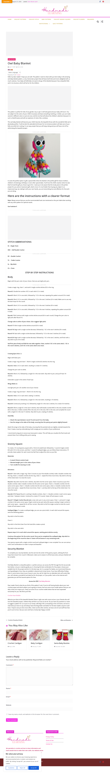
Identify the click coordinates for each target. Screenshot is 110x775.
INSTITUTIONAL (43, 23)
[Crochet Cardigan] (16, 630)
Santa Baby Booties (62, 643)
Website (8, 705)
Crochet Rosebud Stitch (15, 620)
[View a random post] (102, 22)
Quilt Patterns (58, 23)
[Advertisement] (39, 44)
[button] (49, 23)
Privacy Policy (50, 737)
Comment (10, 665)
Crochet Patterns (20, 19)
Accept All (33, 768)
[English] (8, 69)
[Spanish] (12, 69)
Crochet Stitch (34, 19)
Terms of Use (50, 740)
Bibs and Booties (66, 620)
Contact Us (49, 744)
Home (9, 19)
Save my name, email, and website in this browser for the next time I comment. (33, 714)
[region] (22, 761)
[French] (10, 69)
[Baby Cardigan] (39, 630)
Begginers (90, 19)
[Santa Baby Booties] (62, 630)
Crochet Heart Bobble (14, 595)
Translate (18, 74)
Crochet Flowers (79, 19)
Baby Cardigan (36, 643)
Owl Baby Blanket (44, 581)
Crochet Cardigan (15, 643)
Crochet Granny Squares (62, 19)
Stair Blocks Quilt (32, 1)
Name (8, 688)
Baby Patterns (46, 19)
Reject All (22, 768)
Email (8, 697)
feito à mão (20, 67)
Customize (11, 768)
